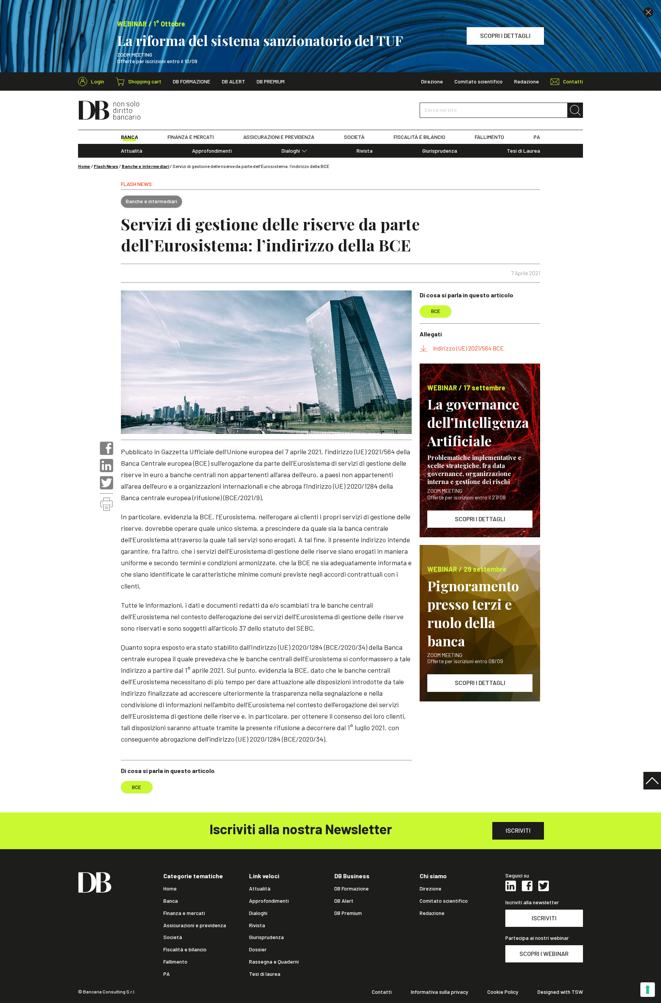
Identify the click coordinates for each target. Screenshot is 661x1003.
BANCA (129, 137)
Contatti (382, 992)
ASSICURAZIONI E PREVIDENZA (278, 137)
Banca (170, 901)
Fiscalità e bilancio (185, 949)
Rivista (365, 151)
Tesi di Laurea (523, 151)
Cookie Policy (502, 992)
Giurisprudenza (439, 151)
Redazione (526, 81)
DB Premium (271, 81)
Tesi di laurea (264, 974)
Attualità (131, 151)
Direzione (432, 81)
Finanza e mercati (184, 913)
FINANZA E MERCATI (191, 137)
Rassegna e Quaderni (274, 962)
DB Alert (233, 81)
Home (84, 166)
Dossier (258, 949)
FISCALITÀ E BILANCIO (419, 137)
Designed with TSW (560, 992)
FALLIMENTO (489, 137)
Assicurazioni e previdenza (194, 925)
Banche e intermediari (145, 166)
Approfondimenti (212, 151)
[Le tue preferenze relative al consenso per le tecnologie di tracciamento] (647, 989)
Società (172, 937)
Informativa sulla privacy (439, 992)
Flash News (106, 166)
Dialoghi (291, 151)
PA (537, 137)
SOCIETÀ (354, 137)
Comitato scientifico (478, 81)
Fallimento (175, 962)
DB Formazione (191, 81)
